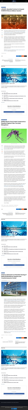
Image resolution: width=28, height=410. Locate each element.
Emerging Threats (4, 53)
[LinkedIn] (2, 34)
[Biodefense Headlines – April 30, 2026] (14, 75)
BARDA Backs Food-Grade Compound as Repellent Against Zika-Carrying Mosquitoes (7, 61)
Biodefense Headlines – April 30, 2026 (8, 83)
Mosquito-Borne (16, 205)
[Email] (2, 37)
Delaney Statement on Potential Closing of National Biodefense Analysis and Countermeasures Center (7, 214)
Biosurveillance (4, 7)
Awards (5, 205)
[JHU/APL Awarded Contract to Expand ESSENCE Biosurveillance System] (14, 22)
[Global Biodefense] (14, 1)
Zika (15, 206)
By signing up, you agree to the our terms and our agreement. (14, 113)
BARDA (7, 205)
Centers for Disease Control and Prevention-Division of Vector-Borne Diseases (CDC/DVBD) (14, 185)
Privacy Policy (18, 113)
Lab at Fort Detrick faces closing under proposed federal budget (16, 331)
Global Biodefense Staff (4, 280)
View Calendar (3, 102)
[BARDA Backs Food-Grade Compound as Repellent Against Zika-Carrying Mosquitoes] (14, 136)
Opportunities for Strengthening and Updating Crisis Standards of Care (15, 96)
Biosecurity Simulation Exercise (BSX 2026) (10, 93)
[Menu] (2, 1)
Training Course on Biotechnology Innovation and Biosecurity (13, 98)
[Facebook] (2, 33)
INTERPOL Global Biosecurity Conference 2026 (11, 100)
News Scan (2, 84)
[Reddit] (2, 36)
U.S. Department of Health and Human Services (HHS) (8, 206)
